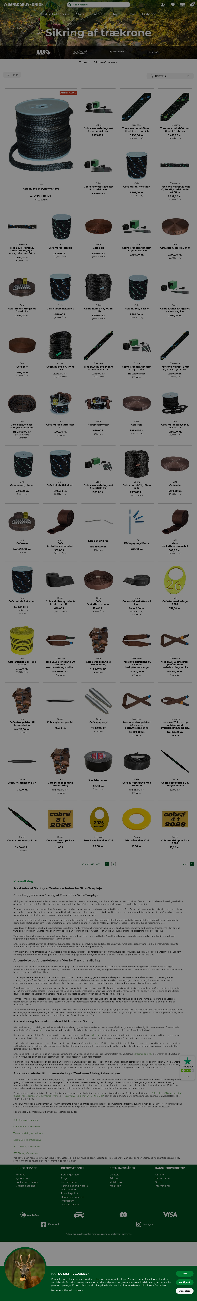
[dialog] (98, 650)
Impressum (78, 1290)
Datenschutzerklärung (61, 1290)
